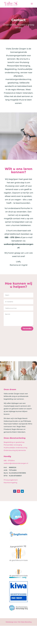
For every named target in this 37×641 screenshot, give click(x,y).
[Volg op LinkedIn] (22, 491)
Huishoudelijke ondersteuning (15, 448)
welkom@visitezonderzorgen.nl (16, 463)
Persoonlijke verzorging (13, 445)
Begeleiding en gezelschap (14, 442)
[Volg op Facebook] (14, 491)
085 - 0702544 (9, 460)
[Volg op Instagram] (18, 491)
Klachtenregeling (10, 482)
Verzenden (27, 328)
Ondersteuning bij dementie (15, 450)
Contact (18, 20)
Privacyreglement (11, 480)
